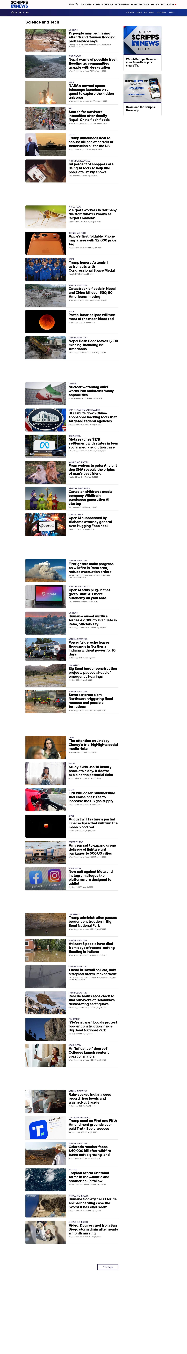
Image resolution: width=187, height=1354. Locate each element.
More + (171, 12)
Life (145, 12)
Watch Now (168, 4)
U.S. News (86, 4)
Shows (155, 4)
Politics (98, 4)
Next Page (108, 1267)
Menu (72, 4)
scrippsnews (13, 12)
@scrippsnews (28, 12)
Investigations (140, 4)
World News (122, 4)
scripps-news (20, 12)
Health (109, 4)
